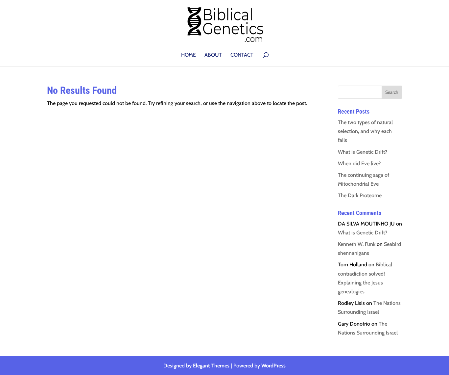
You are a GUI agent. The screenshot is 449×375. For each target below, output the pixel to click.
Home (188, 55)
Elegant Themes (211, 365)
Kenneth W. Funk (356, 244)
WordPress (273, 365)
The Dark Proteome (360, 195)
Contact (241, 55)
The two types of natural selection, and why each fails (365, 131)
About (213, 55)
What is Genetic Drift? (362, 152)
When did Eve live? (359, 163)
